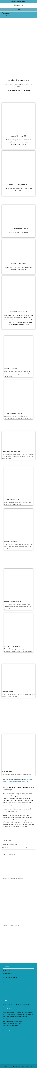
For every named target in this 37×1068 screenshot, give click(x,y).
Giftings (5, 970)
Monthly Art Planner (9, 977)
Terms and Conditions (24, 1004)
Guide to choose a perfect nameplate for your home (16, 848)
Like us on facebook (11, 982)
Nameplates (7, 15)
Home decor (7, 973)
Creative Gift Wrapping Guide (9, 844)
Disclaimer (14, 1004)
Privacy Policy (7, 1004)
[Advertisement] (18, 36)
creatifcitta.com (13, 1025)
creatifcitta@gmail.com (14, 1023)
